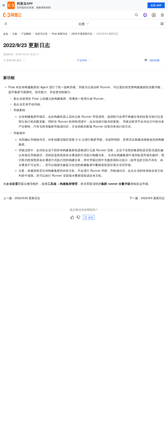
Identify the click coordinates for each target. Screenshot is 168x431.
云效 (14, 33)
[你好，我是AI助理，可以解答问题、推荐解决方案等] (145, 15)
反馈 (90, 217)
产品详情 (82, 60)
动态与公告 (41, 33)
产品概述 (26, 33)
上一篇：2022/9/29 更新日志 (21, 198)
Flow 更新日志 (59, 33)
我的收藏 (154, 60)
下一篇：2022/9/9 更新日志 (147, 198)
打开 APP (156, 5)
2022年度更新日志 (82, 33)
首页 (5, 33)
